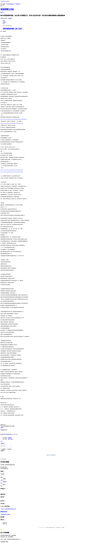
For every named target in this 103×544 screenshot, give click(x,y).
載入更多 (2, 443)
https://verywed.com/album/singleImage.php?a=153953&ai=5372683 (11, 123)
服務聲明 (62, 527)
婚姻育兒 (10, 18)
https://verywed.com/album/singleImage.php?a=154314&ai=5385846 (11, 169)
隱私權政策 (58, 527)
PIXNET (42, 527)
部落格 (4, 22)
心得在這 (9, 50)
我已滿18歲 (3, 541)
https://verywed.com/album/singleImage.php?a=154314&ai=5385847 (11, 171)
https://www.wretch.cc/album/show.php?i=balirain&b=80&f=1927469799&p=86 (13, 119)
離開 (7, 541)
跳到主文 (2, 12)
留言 (11, 434)
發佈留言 (2, 450)
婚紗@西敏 (10, 439)
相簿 (4, 20)
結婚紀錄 (10, 437)
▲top (1, 441)
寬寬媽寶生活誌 (7, 9)
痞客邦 (8, 434)
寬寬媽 (1, 427)
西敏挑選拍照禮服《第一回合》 (13, 28)
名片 (4, 23)
